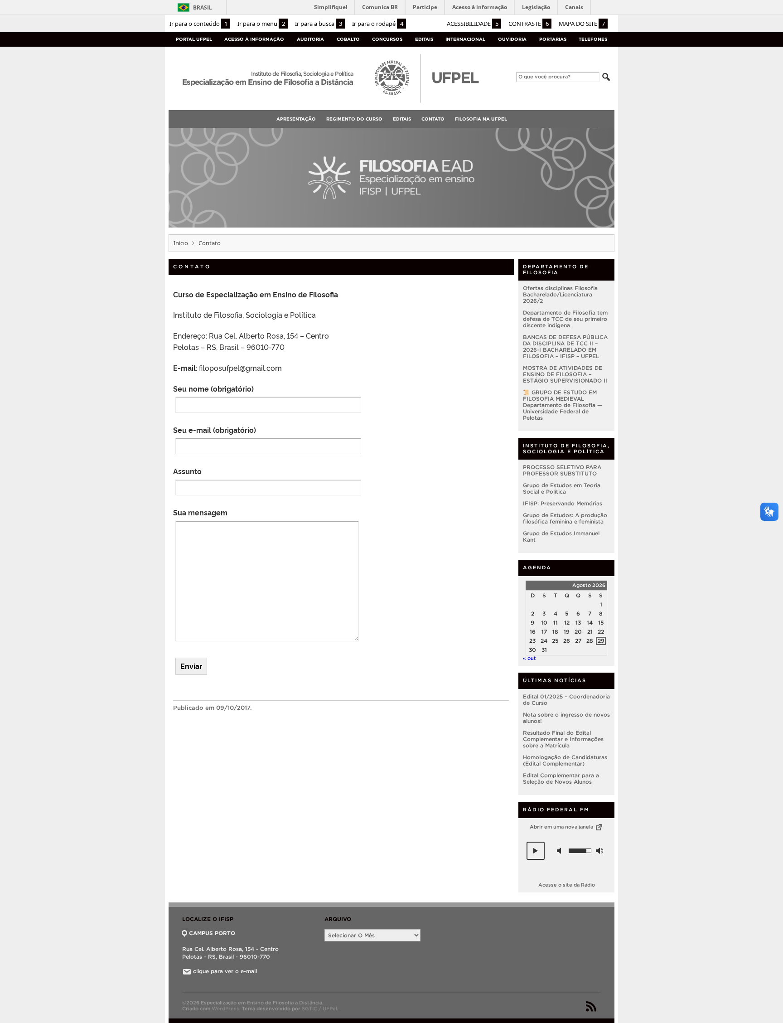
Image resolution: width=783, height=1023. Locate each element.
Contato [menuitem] (433, 118)
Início (181, 243)
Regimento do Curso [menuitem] (354, 118)
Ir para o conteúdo (198, 23)
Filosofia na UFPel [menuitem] (481, 118)
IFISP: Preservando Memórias (562, 503)
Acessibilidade (472, 23)
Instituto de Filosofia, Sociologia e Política (566, 448)
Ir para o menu (261, 23)
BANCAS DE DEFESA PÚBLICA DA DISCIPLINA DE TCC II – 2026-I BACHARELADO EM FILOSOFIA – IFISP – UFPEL (565, 346)
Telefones (593, 39)
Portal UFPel (194, 39)
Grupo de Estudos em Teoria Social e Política (561, 488)
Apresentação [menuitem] (296, 118)
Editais (424, 39)
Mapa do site (582, 23)
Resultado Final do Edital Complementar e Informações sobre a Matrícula (563, 739)
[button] (536, 851)
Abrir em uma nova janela (562, 826)
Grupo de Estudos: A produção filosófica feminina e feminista (565, 518)
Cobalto (348, 39)
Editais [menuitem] (402, 118)
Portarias (552, 39)
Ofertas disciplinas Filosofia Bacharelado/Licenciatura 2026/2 (560, 294)
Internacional (465, 39)
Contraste (528, 23)
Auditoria (310, 39)
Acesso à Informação (254, 39)
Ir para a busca (318, 23)
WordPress (225, 1008)
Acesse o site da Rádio (566, 884)
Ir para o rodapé (377, 23)
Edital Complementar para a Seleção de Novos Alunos (561, 778)
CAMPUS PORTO (212, 933)
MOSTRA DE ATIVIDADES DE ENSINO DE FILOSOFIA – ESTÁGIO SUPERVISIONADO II (565, 374)
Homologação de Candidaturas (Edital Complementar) (565, 760)
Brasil (202, 7)
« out (529, 658)
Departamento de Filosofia (556, 269)
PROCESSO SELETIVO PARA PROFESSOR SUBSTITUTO (562, 470)
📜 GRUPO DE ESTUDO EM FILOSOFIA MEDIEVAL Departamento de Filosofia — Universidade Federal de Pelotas (562, 405)
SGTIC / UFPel (319, 1008)
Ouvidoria (512, 39)
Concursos (387, 39)
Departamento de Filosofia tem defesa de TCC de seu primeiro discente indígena (565, 319)
